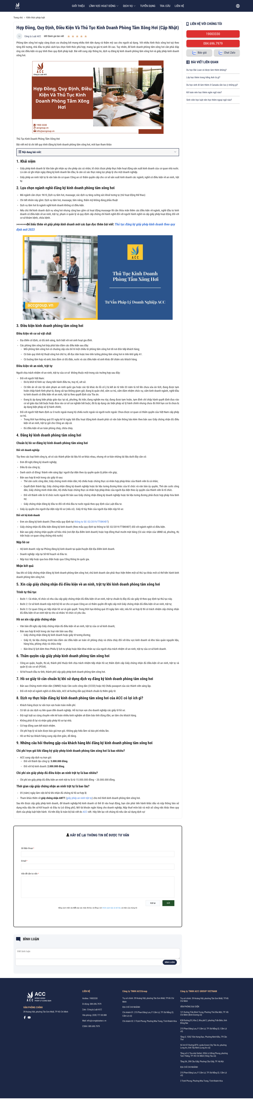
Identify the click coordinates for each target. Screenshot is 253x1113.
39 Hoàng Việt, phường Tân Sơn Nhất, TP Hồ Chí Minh (45, 1011)
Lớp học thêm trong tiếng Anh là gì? (203, 77)
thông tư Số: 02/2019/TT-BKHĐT (91, 521)
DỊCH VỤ (128, 6)
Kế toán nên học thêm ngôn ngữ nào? (204, 92)
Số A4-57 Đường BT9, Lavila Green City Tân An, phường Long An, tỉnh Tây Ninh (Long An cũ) (203, 1046)
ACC (85, 811)
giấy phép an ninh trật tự (79, 798)
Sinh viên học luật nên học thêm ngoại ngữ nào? (209, 99)
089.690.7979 (94, 1026)
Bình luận (170, 962)
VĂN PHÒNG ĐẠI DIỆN (189, 1006)
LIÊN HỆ (179, 6)
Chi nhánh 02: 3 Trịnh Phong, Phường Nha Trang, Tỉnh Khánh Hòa (149, 1021)
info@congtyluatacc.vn (96, 1020)
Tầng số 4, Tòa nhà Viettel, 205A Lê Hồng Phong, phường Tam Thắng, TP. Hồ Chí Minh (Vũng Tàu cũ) (204, 1054)
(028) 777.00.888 (99, 1015)
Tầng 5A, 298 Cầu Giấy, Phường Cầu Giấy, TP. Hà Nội (202, 1061)
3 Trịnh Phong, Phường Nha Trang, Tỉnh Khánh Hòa (201, 1081)
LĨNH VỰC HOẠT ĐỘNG (102, 6)
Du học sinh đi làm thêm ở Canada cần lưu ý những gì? (212, 85)
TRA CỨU (165, 6)
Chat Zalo (229, 52)
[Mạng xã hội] (24, 1018)
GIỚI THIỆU (78, 6)
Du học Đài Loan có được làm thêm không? (206, 70)
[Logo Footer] (38, 997)
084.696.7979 (213, 43)
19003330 (213, 34)
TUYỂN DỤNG (147, 6)
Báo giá (202, 52)
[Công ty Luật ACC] (17, 6)
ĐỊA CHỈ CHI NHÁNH (131, 1007)
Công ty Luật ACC (32, 36)
